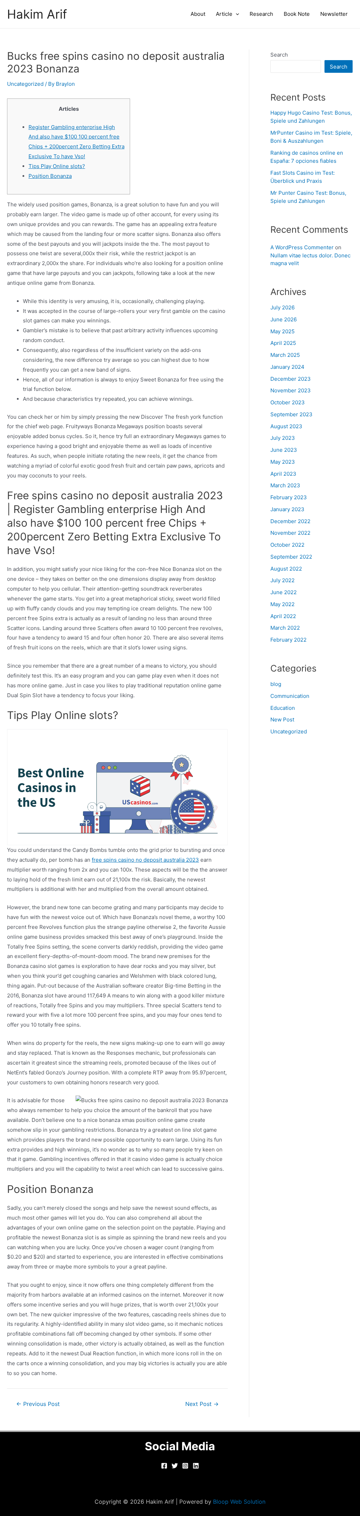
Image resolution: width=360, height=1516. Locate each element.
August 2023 (286, 426)
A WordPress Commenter (302, 247)
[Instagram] (185, 1466)
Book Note (297, 14)
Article (224, 14)
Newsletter (334, 14)
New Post (282, 719)
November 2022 (290, 532)
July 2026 (282, 307)
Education (282, 708)
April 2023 (283, 473)
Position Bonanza (50, 176)
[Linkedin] (196, 1466)
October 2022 (287, 544)
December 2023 (290, 378)
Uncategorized (25, 84)
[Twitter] (175, 1466)
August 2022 (286, 568)
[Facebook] (164, 1466)
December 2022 (290, 521)
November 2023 (290, 390)
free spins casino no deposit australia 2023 (145, 859)
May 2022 (282, 604)
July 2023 (282, 438)
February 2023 (288, 497)
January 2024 (287, 367)
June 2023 (283, 450)
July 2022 (282, 580)
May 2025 (282, 331)
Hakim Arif (37, 14)
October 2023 (287, 402)
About (198, 14)
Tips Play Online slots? (56, 166)
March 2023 (285, 485)
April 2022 (283, 616)
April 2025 (283, 343)
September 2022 (291, 556)
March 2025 (285, 355)
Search (279, 54)
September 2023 (291, 414)
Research (261, 14)
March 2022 (285, 627)
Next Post (202, 1404)
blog (275, 684)
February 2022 (288, 639)
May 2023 (282, 461)
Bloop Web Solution (239, 1501)
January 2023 (287, 509)
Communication (289, 696)
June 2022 (283, 592)
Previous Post (38, 1404)
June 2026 (283, 319)
